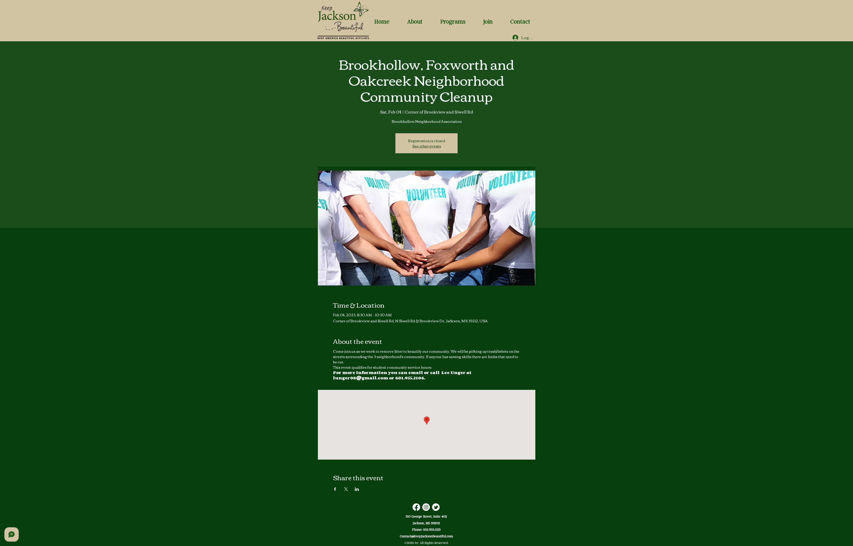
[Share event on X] (346, 489)
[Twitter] (436, 507)
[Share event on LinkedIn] (357, 489)
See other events (426, 146)
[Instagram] (426, 507)
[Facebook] (416, 507)
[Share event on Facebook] (335, 489)
